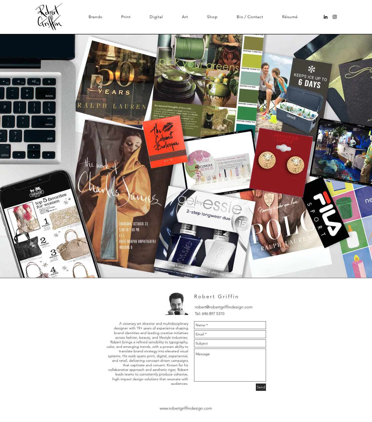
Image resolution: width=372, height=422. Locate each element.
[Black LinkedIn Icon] (325, 16)
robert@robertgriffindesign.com (224, 307)
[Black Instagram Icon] (334, 16)
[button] (95, 17)
